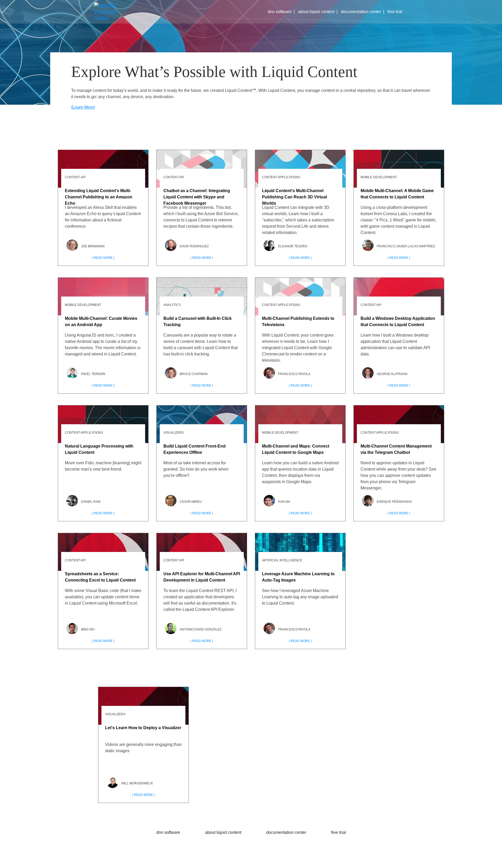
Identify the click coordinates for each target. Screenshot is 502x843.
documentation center (361, 11)
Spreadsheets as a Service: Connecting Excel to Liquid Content (100, 577)
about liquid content (316, 11)
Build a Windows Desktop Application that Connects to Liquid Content (398, 321)
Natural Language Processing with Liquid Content (99, 449)
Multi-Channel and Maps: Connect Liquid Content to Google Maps (295, 449)
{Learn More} (83, 107)
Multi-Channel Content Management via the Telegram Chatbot (396, 449)
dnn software (280, 11)
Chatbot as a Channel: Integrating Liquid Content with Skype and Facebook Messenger (196, 195)
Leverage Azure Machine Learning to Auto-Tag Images (298, 577)
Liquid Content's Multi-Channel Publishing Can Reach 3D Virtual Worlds (294, 195)
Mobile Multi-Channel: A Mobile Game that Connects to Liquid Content (397, 193)
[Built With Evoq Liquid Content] (110, 11)
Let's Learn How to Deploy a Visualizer (143, 727)
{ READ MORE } (103, 258)
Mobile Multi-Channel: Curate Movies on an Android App (101, 321)
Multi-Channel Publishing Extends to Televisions (298, 321)
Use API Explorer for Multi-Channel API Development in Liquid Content (201, 577)
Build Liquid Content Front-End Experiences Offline (194, 449)
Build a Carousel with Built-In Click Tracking (197, 321)
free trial (394, 11)
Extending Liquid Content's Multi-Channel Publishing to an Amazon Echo (98, 195)
